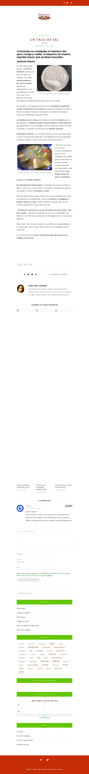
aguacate (33, 647)
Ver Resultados (44, 718)
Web (18, 568)
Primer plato (44, 36)
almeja (42, 654)
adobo (52, 644)
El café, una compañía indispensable (41, 487)
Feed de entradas (23, 736)
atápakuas (55, 665)
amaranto (22, 658)
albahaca (60, 651)
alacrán (49, 651)
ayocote (30, 668)
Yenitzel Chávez (59, 274)
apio (46, 658)
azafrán (39, 668)
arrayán (44, 661)
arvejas (66, 661)
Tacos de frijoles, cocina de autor (23, 486)
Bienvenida (21, 608)
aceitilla (31, 644)
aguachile (46, 647)
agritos (21, 647)
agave (61, 644)
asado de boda (32, 665)
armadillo (22, 661)
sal (25, 264)
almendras (63, 654)
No (19, 712)
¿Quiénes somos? (23, 613)
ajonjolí (39, 651)
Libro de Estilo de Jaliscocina (28, 626)
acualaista (41, 644)
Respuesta (69, 506)
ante (31, 658)
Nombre (20, 554)
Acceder (20, 732)
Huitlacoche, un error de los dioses (63, 486)
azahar (48, 668)
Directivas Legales (24, 630)
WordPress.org (23, 744)
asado (21, 665)
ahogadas (22, 651)
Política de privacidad (61, 573)
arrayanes (33, 661)
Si (18, 705)
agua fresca (59, 647)
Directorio (21, 617)
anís (38, 658)
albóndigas (23, 654)
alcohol (33, 654)
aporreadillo (56, 658)
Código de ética (23, 621)
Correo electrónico (21, 560)
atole (45, 665)
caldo (20, 264)
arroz (56, 661)
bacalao (58, 668)
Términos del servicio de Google (31, 575)
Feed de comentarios (25, 740)
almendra (52, 654)
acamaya (21, 644)
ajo (30, 651)
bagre (21, 672)
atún (65, 665)
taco (30, 264)
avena (21, 668)
